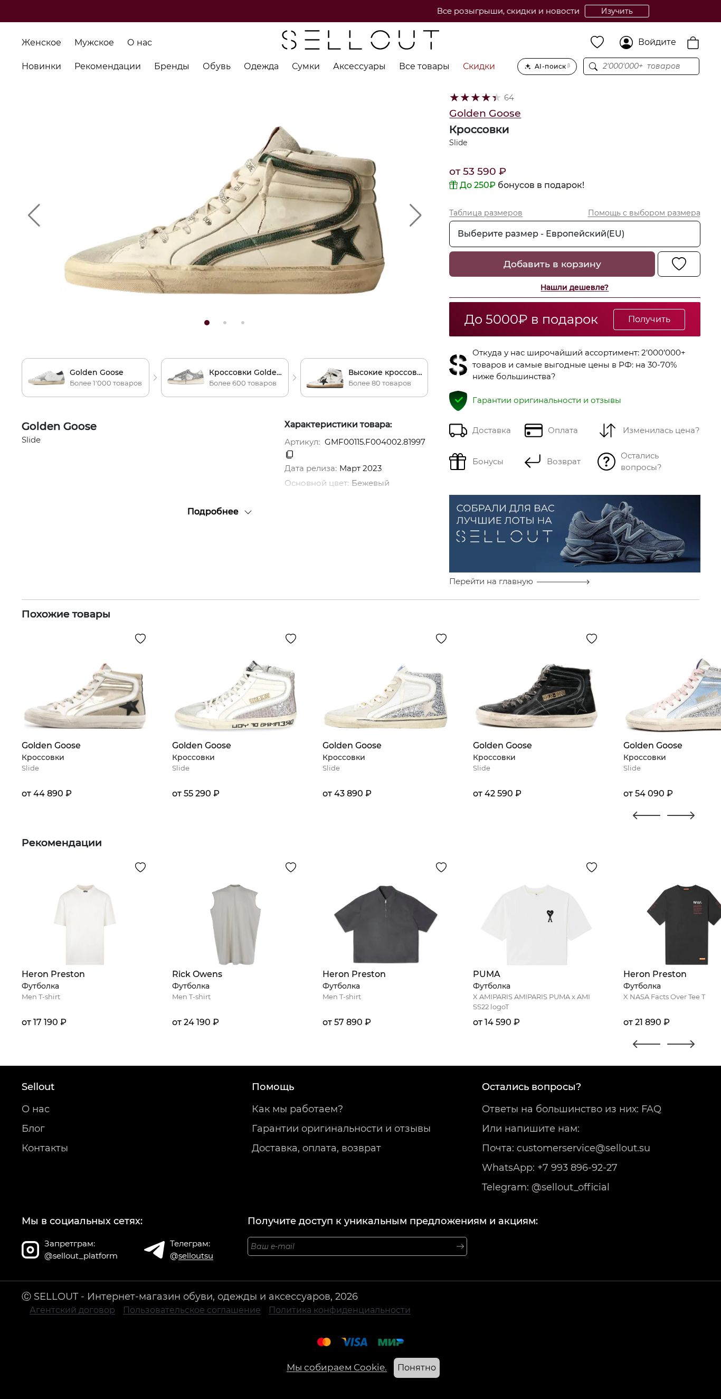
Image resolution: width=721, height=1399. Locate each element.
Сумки (306, 66)
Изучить (434, 11)
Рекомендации (107, 66)
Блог (33, 1128)
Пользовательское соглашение (192, 1310)
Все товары (424, 66)
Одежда (261, 66)
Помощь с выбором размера (644, 213)
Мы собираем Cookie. (337, 1367)
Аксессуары (359, 66)
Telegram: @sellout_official (546, 1187)
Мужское (94, 42)
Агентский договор (72, 1310)
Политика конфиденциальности (340, 1310)
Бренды (171, 66)
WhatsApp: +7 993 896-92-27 (550, 1167)
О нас (139, 42)
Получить (649, 319)
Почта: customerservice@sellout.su (566, 1148)
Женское (41, 42)
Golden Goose (485, 113)
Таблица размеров (486, 213)
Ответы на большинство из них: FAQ (571, 1109)
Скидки (479, 66)
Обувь (217, 66)
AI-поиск (552, 66)
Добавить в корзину (552, 263)
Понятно (416, 1368)
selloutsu (195, 1256)
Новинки (41, 66)
